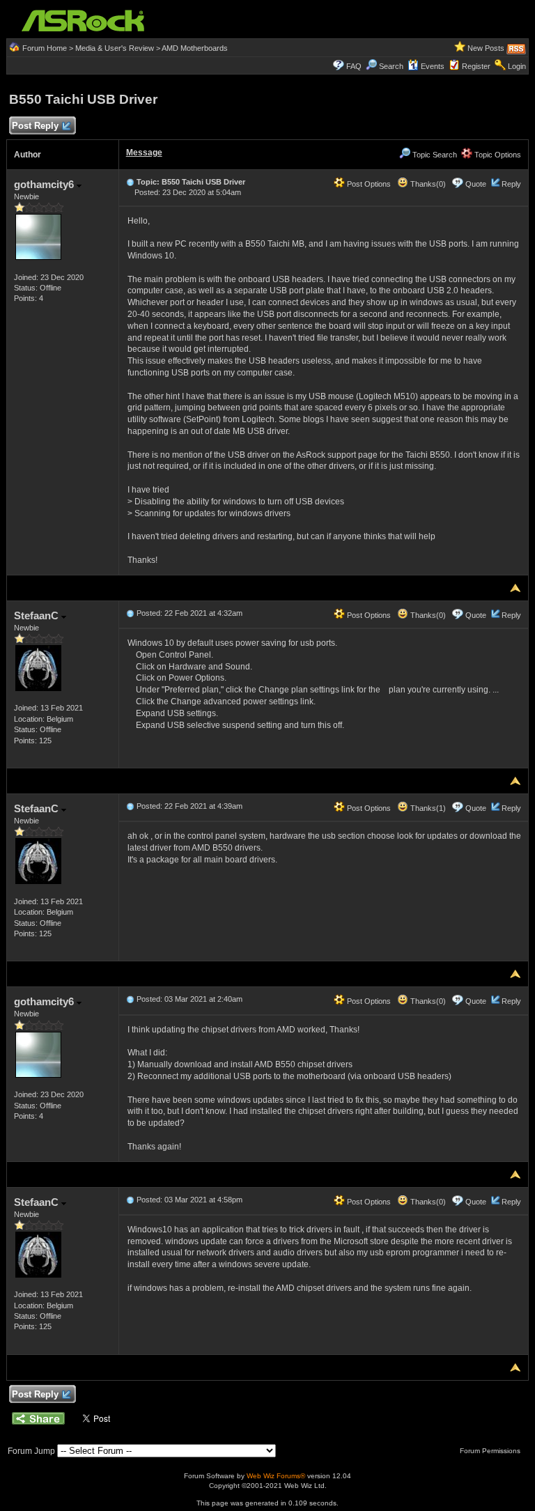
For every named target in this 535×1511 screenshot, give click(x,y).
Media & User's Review (114, 48)
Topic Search (433, 154)
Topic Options (496, 154)
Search (391, 66)
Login (517, 66)
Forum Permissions (491, 1451)
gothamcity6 (45, 184)
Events (432, 66)
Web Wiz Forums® (276, 1476)
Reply (511, 184)
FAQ (354, 66)
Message (144, 152)
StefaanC (37, 615)
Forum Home (44, 48)
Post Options (368, 184)
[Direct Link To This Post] (130, 182)
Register (476, 66)
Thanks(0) (427, 184)
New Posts (485, 48)
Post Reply (35, 126)
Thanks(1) (427, 808)
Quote (475, 184)
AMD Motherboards (195, 48)
